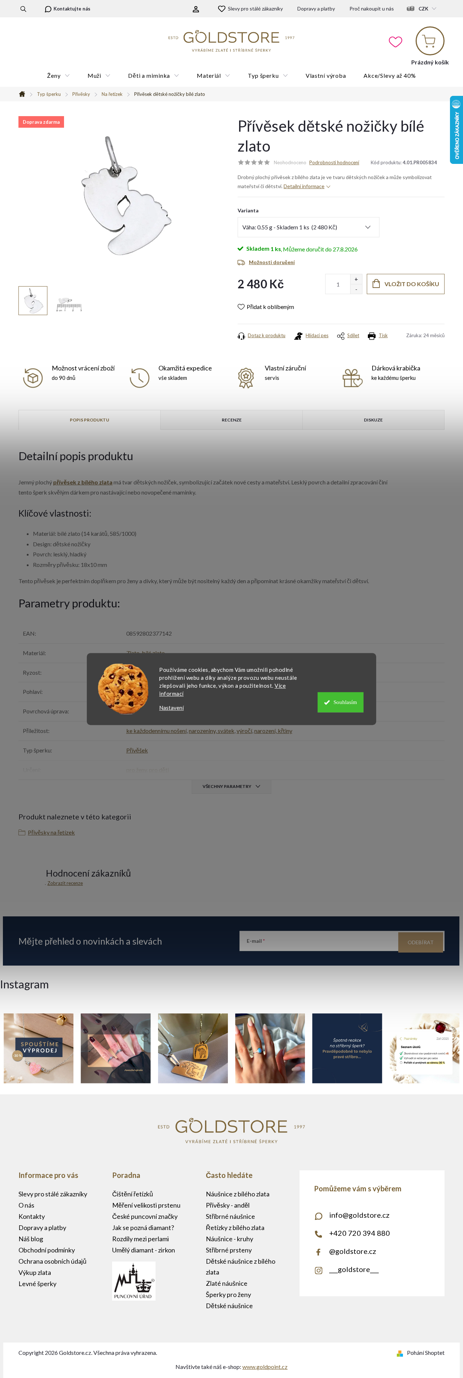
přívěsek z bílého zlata (82, 482)
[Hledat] (23, 8)
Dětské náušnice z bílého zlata (240, 1266)
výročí (244, 730)
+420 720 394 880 (359, 1233)
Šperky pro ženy (228, 1294)
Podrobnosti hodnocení (334, 162)
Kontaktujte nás (72, 9)
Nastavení (171, 708)
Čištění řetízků (132, 1194)
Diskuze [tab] (373, 420)
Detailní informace (304, 186)
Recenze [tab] (232, 420)
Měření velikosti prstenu (146, 1205)
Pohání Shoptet (426, 1352)
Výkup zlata (34, 1272)
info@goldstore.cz (359, 1214)
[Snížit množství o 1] (356, 289)
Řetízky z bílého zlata (235, 1227)
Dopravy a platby (316, 8)
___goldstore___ (354, 1269)
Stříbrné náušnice (230, 1216)
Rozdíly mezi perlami (140, 1239)
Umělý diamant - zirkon (143, 1250)
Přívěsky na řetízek (51, 832)
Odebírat (421, 942)
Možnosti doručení (272, 262)
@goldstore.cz (352, 1251)
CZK (423, 9)
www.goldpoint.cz (265, 1366)
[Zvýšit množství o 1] (356, 279)
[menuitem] (58, 75)
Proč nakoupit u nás (371, 8)
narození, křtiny (273, 730)
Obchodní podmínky (46, 1250)
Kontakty (31, 1216)
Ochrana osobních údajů (52, 1261)
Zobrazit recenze (65, 883)
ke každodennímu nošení (156, 730)
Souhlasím (345, 702)
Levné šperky (37, 1284)
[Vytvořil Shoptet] (401, 1352)
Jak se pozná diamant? (143, 1227)
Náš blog (30, 1239)
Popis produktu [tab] (89, 420)
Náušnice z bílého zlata (237, 1194)
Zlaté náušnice (226, 1283)
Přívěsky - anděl (228, 1205)
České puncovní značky (145, 1216)
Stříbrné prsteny (229, 1250)
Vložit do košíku (412, 283)
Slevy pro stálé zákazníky (255, 8)
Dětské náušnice (229, 1306)
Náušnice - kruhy (229, 1239)
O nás (26, 1205)
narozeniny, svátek (211, 730)
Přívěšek (137, 750)
